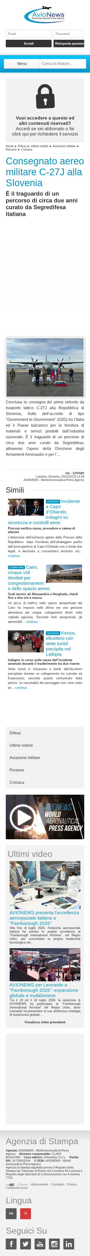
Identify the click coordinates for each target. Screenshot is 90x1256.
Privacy (72, 1184)
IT (25, 1213)
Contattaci (57, 1184)
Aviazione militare (64, 146)
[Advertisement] (45, 286)
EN (11, 1213)
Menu (22, 64)
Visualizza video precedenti (45, 1022)
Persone (11, 149)
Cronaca (26, 149)
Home (10, 146)
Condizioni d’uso (17, 1188)
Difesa (22, 146)
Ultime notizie (39, 146)
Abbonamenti (39, 1184)
